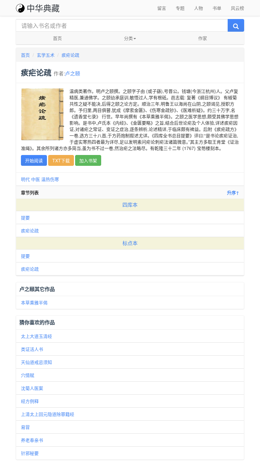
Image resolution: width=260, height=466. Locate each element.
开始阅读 (34, 160)
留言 (161, 8)
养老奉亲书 (32, 440)
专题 (180, 8)
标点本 (130, 243)
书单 (216, 8)
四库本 (130, 204)
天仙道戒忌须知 (36, 362)
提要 (25, 217)
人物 (198, 8)
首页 (57, 38)
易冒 (25, 427)
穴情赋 (27, 375)
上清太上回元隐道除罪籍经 (47, 414)
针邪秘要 (30, 453)
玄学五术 (46, 55)
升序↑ (233, 192)
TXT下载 (61, 160)
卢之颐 (72, 73)
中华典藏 (43, 8)
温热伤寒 (50, 179)
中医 (35, 179)
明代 (25, 179)
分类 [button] (128, 38)
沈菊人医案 (32, 388)
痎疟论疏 (70, 55)
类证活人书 (32, 349)
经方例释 (30, 401)
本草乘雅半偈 (34, 302)
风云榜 (237, 8)
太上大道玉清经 (36, 336)
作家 (202, 38)
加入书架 (88, 160)
